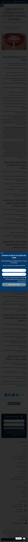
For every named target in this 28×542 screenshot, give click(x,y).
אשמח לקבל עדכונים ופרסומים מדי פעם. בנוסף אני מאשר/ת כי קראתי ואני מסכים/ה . (14, 279)
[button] (1, 252)
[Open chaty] (24, 538)
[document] (14, 271)
